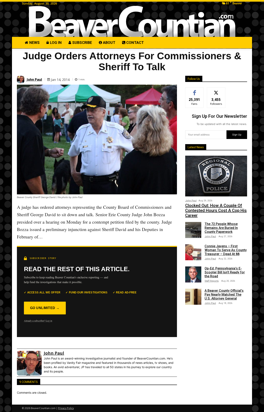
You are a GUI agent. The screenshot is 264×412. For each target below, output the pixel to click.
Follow (216, 90)
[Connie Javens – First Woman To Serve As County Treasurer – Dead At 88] (193, 252)
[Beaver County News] (132, 22)
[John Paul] (21, 79)
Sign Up (236, 134)
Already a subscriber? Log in (38, 320)
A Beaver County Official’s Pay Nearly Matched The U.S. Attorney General (224, 294)
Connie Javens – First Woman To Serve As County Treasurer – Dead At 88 (226, 250)
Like (194, 90)
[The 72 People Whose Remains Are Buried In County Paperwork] (193, 230)
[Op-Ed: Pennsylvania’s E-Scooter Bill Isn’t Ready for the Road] (193, 274)
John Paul (34, 79)
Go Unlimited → (45, 308)
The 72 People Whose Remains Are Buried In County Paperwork (221, 228)
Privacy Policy (66, 408)
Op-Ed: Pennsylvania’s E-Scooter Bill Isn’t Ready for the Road (225, 272)
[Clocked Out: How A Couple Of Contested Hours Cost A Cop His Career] (216, 176)
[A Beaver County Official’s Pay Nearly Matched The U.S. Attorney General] (193, 297)
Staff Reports (212, 281)
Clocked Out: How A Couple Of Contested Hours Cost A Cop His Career (216, 210)
